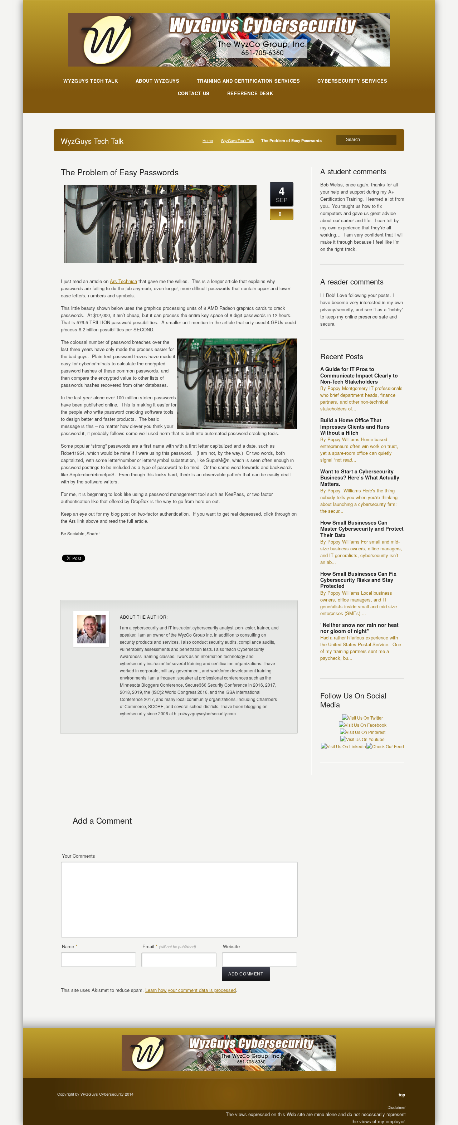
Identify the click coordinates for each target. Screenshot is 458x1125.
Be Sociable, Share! (80, 533)
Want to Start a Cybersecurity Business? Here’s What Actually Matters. (359, 477)
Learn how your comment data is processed (190, 990)
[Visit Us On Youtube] (362, 739)
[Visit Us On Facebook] (362, 725)
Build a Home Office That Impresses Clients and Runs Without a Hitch (355, 426)
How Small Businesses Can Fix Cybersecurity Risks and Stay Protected (358, 580)
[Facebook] (81, 544)
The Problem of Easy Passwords (120, 171)
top (402, 1094)
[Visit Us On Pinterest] (362, 732)
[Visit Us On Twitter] (362, 718)
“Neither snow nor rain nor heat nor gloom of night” (359, 627)
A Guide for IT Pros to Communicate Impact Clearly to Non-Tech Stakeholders (359, 375)
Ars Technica (123, 281)
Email (169, 946)
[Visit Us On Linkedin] (343, 746)
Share (281, 585)
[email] (67, 544)
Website (231, 946)
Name (69, 946)
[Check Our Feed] (385, 746)
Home (208, 140)
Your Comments (78, 855)
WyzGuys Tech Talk (237, 140)
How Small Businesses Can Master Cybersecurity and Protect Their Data (362, 529)
